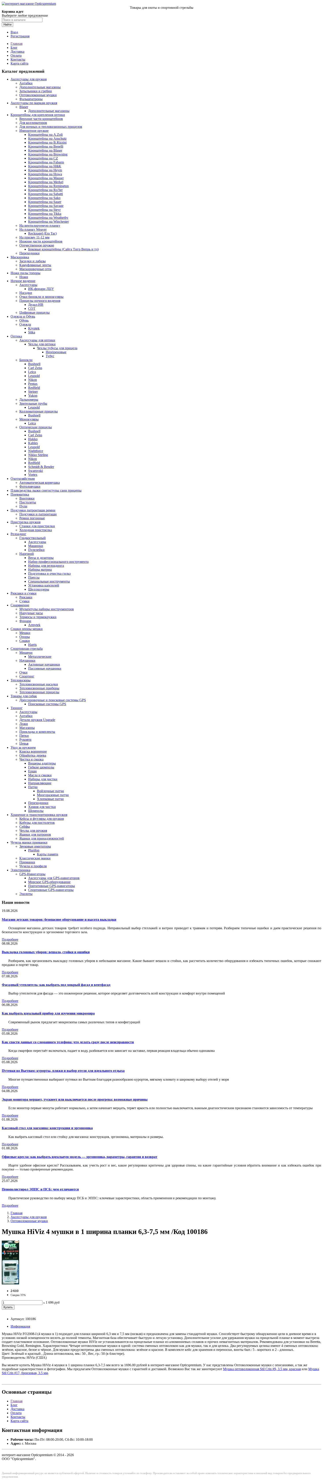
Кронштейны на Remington (48, 186)
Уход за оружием (23, 747)
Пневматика (20, 494)
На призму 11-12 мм (34, 237)
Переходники (29, 253)
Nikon (32, 380)
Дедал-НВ (35, 304)
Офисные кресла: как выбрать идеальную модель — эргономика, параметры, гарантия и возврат (79, 1157)
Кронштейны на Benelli (45, 146)
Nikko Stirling (38, 455)
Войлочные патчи (50, 791)
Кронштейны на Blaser (45, 150)
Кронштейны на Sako (44, 198)
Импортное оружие (34, 130)
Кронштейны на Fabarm (46, 162)
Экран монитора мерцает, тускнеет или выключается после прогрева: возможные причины (75, 1099)
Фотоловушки (29, 486)
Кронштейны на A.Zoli (45, 134)
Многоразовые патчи (53, 795)
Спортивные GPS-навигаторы (51, 890)
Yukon (32, 395)
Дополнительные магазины (40, 87)
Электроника (20, 870)
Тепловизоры (21, 680)
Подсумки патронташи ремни (33, 510)
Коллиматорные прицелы (38, 411)
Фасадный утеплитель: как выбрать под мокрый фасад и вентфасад (56, 985)
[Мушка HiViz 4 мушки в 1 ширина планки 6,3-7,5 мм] (10, 1283)
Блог (14, 47)
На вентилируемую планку (39, 225)
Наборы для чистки (42, 779)
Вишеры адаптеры (42, 763)
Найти (7, 24)
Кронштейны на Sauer (44, 202)
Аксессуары (28, 285)
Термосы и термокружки (37, 617)
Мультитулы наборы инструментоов (46, 609)
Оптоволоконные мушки (38, 95)
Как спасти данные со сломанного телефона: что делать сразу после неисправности (68, 1042)
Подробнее (10, 939)
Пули (23, 506)
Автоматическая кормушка (39, 482)
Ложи (23, 724)
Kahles (33, 443)
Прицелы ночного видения (39, 301)
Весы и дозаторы (41, 558)
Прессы (34, 577)
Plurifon (33, 850)
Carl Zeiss (35, 368)
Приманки (27, 862)
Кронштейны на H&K (44, 166)
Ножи (23, 277)
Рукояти (25, 739)
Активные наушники (44, 664)
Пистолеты (27, 502)
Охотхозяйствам (23, 478)
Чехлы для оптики (42, 344)
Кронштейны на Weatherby (48, 217)
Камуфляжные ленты (35, 265)
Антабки (26, 83)
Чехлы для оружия (33, 830)
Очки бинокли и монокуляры (41, 297)
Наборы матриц (40, 569)
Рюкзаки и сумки (23, 593)
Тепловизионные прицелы (39, 692)
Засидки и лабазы (32, 261)
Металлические (39, 656)
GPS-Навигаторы (32, 874)
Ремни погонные (32, 518)
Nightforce (35, 451)
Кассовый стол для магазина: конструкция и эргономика (47, 1128)
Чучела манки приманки (29, 842)
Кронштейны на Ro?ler (45, 190)
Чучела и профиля (33, 866)
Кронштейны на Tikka (44, 214)
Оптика (16, 336)
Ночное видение (23, 281)
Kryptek (34, 328)
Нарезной (26, 554)
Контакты (18, 59)
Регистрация (20, 36)
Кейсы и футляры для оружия (41, 819)
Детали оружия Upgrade (37, 720)
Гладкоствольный (32, 538)
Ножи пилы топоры (25, 273)
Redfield (34, 388)
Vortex (32, 474)
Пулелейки (36, 550)
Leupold (34, 376)
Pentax (33, 384)
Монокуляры (29, 419)
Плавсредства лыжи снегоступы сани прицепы (46, 490)
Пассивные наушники (44, 668)
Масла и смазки (40, 775)
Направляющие (39, 783)
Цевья (23, 743)
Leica (32, 372)
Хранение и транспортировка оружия (39, 815)
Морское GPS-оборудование (49, 882)
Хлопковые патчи (50, 799)
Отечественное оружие (36, 245)
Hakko (33, 439)
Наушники (27, 660)
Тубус (50, 356)
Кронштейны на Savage (46, 206)
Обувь (24, 320)
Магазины (27, 728)
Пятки (24, 735)
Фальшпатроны (31, 99)
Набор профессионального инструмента (58, 561)
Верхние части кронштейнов (41, 119)
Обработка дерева (32, 755)
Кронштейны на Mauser (46, 178)
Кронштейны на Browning (47, 154)
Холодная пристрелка (35, 530)
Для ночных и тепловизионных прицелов (50, 127)
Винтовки (26, 498)
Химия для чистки (42, 807)
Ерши (32, 771)
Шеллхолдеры (38, 589)
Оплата (16, 55)
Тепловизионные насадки (38, 684)
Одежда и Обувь (23, 316)
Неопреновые (56, 352)
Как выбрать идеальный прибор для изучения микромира (48, 1013)
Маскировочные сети (35, 269)
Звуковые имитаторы (35, 846)
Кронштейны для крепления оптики (38, 115)
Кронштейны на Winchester (48, 221)
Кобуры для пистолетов (37, 822)
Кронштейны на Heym (45, 170)
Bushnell (34, 364)
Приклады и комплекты (37, 732)
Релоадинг (18, 534)
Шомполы (36, 811)
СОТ (31, 308)
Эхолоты (26, 894)
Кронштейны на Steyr (44, 210)
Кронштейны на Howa (45, 174)
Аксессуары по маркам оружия (34, 103)
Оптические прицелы (35, 427)
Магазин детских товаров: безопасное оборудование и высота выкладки (59, 919)
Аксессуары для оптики (37, 340)
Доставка (17, 51)
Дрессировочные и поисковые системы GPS (52, 700)
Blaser (23, 107)
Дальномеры (28, 399)
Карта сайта (19, 63)
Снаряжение (20, 605)
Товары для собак (24, 696)
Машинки (35, 546)
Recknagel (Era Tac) (42, 233)
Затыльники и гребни (35, 91)
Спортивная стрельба (27, 648)
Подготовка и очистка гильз (49, 573)
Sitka (31, 332)
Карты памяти (47, 854)
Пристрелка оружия (25, 522)
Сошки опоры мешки (27, 629)
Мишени (26, 652)
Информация (20, 1326)
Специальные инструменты (49, 581)
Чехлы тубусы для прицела (57, 348)
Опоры (24, 637)
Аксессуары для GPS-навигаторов (54, 878)
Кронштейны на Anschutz (47, 138)
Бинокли (26, 360)
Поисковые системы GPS (47, 704)
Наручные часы (31, 613)
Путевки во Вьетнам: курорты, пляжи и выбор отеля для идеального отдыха (63, 1071)
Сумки (24, 601)
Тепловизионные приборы (39, 688)
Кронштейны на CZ (43, 158)
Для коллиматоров (33, 123)
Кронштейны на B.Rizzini (47, 142)
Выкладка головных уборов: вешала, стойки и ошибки (46, 952)
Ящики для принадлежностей (41, 838)
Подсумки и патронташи (38, 514)
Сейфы (24, 826)
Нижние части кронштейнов (40, 241)
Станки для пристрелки (37, 526)
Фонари (25, 621)
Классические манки (35, 858)
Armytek (34, 625)
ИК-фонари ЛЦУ (41, 289)
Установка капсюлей (43, 585)
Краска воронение (33, 751)
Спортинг (26, 676)
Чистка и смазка (31, 759)
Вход (14, 32)
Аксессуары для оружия (29, 79)
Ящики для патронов (35, 834)
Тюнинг (17, 708)
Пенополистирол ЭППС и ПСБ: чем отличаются (40, 1189)
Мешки (24, 633)
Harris (32, 645)
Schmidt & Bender (41, 467)
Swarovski (35, 471)
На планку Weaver (33, 229)
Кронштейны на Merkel (45, 182)
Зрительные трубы (33, 403)
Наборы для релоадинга (46, 565)
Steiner (33, 391)
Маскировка (20, 257)
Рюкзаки (25, 597)
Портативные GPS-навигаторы (51, 886)
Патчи (33, 787)
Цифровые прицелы (34, 312)
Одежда (25, 324)
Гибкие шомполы (41, 767)
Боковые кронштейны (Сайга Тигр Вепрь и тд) (63, 249)
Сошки (24, 641)
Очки (23, 672)
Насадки (25, 293)
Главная (16, 43)
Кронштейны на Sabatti (45, 194)
